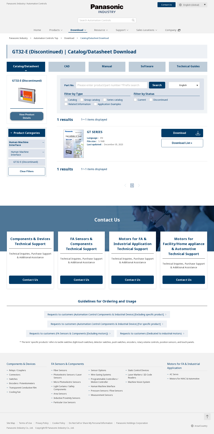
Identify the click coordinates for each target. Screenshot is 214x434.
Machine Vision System (139, 382)
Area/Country (201, 425)
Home (37, 30)
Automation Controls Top (46, 38)
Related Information (79, 104)
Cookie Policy (58, 423)
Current (142, 99)
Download (77, 30)
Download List (182, 143)
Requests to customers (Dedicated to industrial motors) (151, 333)
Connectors (14, 374)
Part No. (69, 85)
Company (170, 30)
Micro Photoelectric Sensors (67, 382)
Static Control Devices (138, 370)
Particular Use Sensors (65, 402)
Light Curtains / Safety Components (64, 388)
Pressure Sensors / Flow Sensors (107, 390)
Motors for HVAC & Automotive (184, 378)
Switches (13, 379)
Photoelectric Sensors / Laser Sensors (68, 376)
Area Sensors (60, 393)
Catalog (72, 99)
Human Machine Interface (103, 386)
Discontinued (160, 99)
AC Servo (174, 374)
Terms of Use (25, 423)
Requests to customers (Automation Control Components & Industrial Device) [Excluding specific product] (105, 314)
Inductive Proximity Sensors (67, 398)
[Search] (133, 20)
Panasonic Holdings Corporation (132, 423)
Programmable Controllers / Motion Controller (104, 380)
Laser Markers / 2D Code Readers (140, 376)
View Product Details (26, 116)
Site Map (11, 423)
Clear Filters (27, 171)
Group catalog (92, 99)
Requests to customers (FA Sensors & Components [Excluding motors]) (68, 333)
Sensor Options (98, 370)
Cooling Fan (15, 392)
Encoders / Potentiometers (22, 383)
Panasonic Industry (18, 38)
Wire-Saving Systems (101, 374)
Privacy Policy (42, 423)
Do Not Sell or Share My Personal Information (91, 423)
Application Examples (109, 104)
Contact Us (166, 4)
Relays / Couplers (17, 370)
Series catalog (115, 99)
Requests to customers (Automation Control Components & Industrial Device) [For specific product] (106, 324)
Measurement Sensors (102, 395)
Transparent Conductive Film (23, 387)
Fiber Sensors (60, 370)
